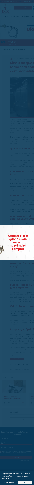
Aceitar (25, 482)
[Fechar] (32, 473)
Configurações (9, 482)
